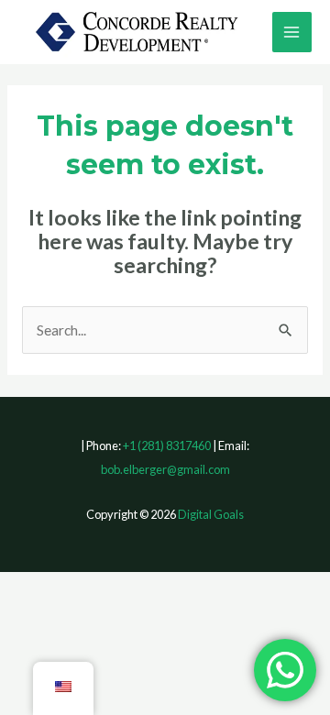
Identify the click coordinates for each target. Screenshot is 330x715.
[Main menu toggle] (292, 31)
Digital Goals (211, 514)
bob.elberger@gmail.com (165, 469)
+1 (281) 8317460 (167, 445)
